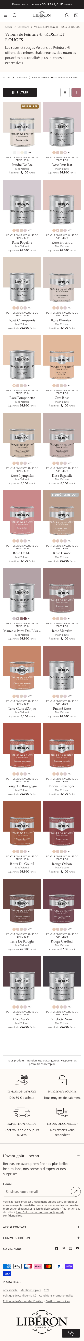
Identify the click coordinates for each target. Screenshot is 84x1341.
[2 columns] (76, 92)
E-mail (7, 1184)
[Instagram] (71, 1248)
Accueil (8, 26)
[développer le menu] (5, 15)
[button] (76, 15)
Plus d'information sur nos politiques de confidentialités (33, 1213)
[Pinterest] (64, 1248)
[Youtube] (78, 1248)
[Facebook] (57, 1248)
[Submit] (76, 1192)
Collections (23, 26)
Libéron (17, 1282)
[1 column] (65, 92)
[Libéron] (42, 15)
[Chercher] (15, 15)
